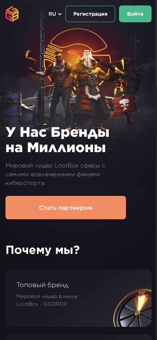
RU (52, 13)
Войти (135, 14)
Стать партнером (65, 207)
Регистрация (90, 14)
